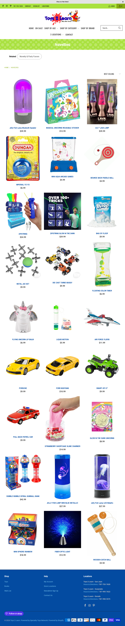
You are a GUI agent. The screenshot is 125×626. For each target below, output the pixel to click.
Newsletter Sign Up (51, 591)
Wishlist (36, 6)
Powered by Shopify (56, 620)
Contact (28, 6)
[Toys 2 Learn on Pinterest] (11, 6)
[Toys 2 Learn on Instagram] (7, 6)
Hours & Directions (90, 584)
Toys (6, 582)
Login (113, 6)
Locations (45, 6)
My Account (48, 582)
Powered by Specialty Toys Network (34, 620)
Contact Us (48, 595)
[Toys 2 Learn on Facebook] (3, 6)
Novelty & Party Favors (29, 56)
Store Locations (50, 586)
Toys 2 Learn (15, 620)
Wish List (7, 591)
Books (6, 586)
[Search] (119, 28)
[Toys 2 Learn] (62, 17)
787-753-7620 (18, 6)
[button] (51, 28)
